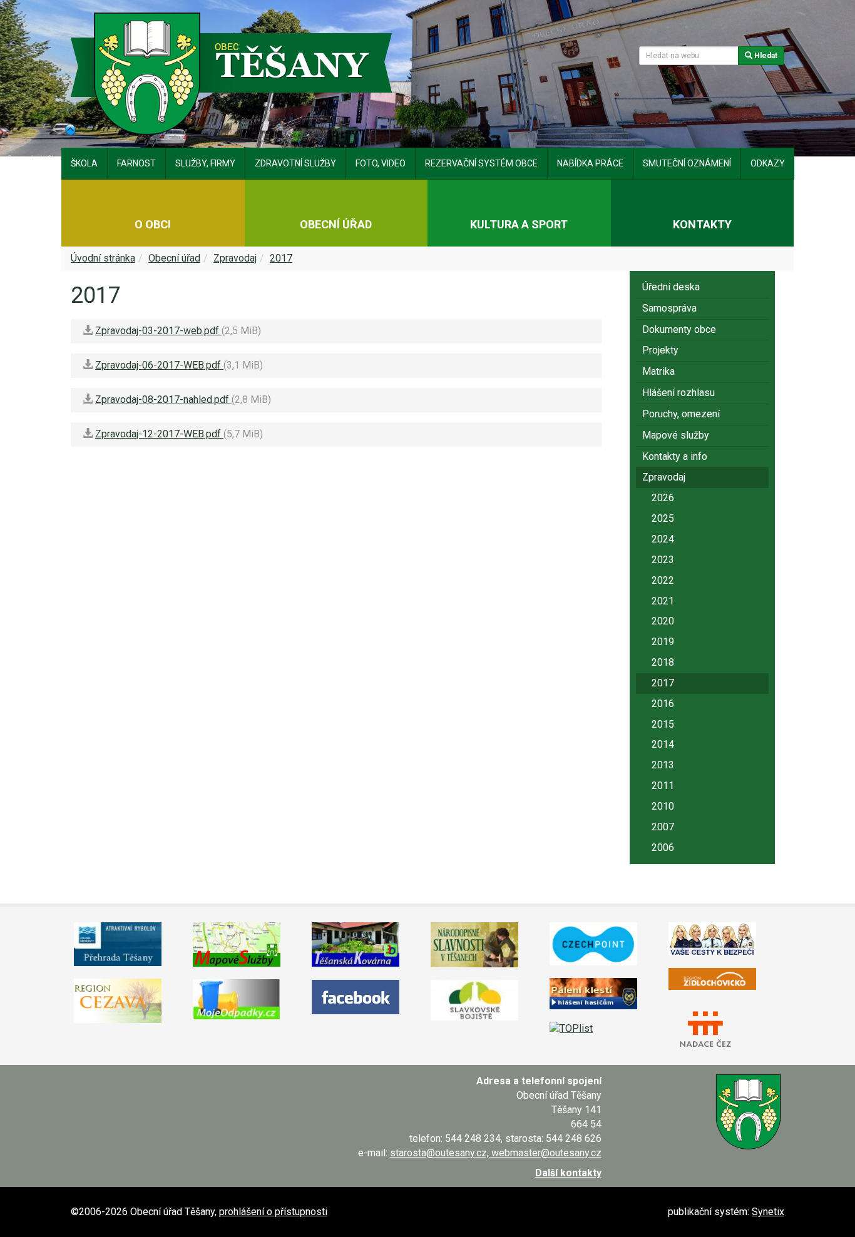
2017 (281, 258)
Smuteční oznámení (687, 163)
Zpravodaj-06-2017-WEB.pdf (159, 365)
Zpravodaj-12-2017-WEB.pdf (159, 434)
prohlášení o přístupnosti (273, 1212)
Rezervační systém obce (481, 163)
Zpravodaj (235, 258)
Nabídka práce (590, 163)
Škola (84, 163)
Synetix (768, 1212)
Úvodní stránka (103, 258)
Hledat (764, 55)
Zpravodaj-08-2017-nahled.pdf (163, 399)
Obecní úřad (174, 258)
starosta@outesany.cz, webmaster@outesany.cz (496, 1153)
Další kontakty (568, 1173)
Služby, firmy (205, 163)
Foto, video (381, 163)
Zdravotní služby (295, 163)
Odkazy (767, 163)
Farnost (136, 163)
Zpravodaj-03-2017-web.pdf (158, 331)
